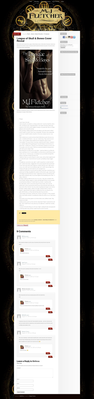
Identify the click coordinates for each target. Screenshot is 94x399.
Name (18, 379)
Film (41, 1)
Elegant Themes (32, 396)
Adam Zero (35, 29)
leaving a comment (38, 219)
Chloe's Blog (36, 1)
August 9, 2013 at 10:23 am (29, 237)
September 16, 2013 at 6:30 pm (33, 347)
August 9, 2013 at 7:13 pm (31, 276)
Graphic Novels (47, 1)
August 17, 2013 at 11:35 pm (29, 316)
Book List (41, 29)
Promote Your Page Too (64, 108)
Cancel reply (19, 363)
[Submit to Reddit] (19, 213)
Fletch (28, 34)
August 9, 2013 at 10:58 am (32, 250)
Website (18, 387)
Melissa (35, 361)
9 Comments (46, 34)
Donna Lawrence (26, 289)
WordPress (22, 396)
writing (62, 1)
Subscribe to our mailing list (66, 44)
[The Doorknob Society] (60, 107)
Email (18, 383)
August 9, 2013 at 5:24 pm (28, 264)
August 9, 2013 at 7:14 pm (31, 303)
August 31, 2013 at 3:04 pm (29, 333)
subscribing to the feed (48, 219)
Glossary (46, 29)
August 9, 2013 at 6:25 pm (28, 290)
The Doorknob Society (64, 105)
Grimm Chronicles (55, 1)
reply (50, 259)
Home (29, 29)
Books (31, 1)
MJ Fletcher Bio (61, 29)
